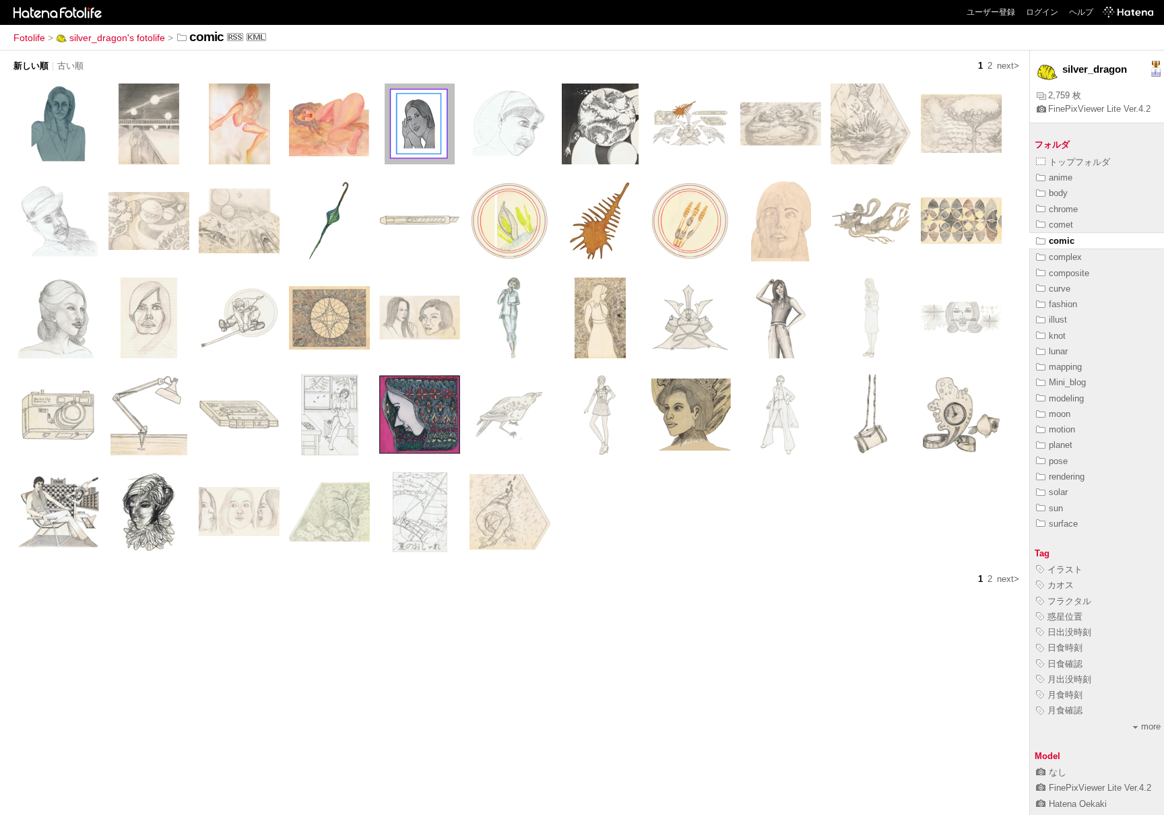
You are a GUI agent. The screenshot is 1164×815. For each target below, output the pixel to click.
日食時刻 (1064, 648)
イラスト (1064, 569)
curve (1059, 289)
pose (1058, 461)
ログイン (1042, 12)
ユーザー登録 (991, 12)
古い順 (70, 66)
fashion (1063, 304)
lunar (1058, 351)
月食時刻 (1064, 695)
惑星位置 (1064, 617)
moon (1059, 414)
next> (1008, 66)
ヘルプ (1081, 12)
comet (1061, 225)
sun (1056, 508)
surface (1063, 524)
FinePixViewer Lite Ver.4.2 (1099, 109)
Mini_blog (1067, 382)
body (1058, 193)
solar (1058, 492)
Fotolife (29, 37)
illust (1058, 320)
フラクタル (1069, 601)
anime (1060, 177)
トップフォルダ (1079, 162)
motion (1062, 429)
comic (1061, 241)
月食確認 (1064, 710)
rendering (1067, 476)
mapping (1065, 367)
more (1151, 726)
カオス (1060, 585)
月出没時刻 (1069, 679)
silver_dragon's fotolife (117, 37)
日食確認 (1064, 664)
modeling (1066, 398)
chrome (1063, 209)
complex (1065, 257)
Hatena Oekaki (1078, 804)
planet (1060, 445)
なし (1057, 772)
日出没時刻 (1069, 632)
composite (1069, 273)
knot (1057, 336)
